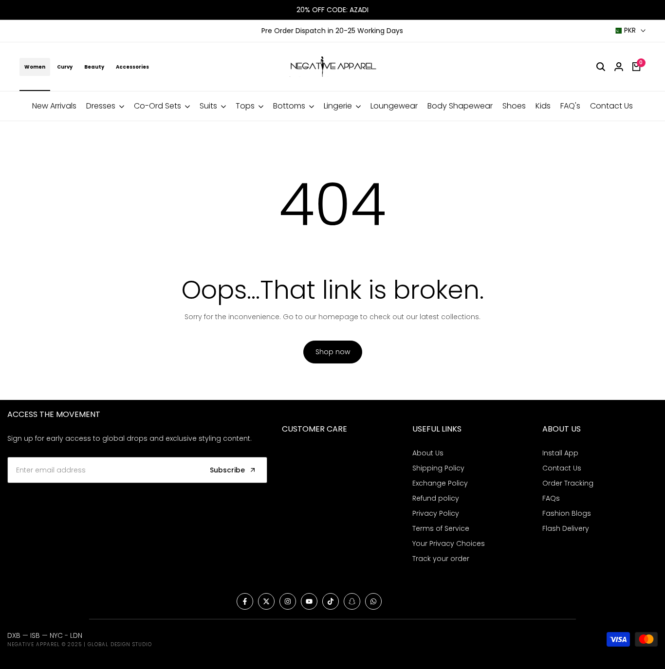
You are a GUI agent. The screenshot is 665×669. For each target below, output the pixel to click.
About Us (427, 453)
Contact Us (561, 468)
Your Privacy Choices (448, 543)
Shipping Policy (438, 468)
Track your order (440, 558)
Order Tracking (567, 483)
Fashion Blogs (566, 513)
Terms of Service (440, 528)
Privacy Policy (435, 513)
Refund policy (435, 498)
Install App (560, 453)
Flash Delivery (565, 528)
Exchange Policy (440, 483)
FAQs (551, 498)
